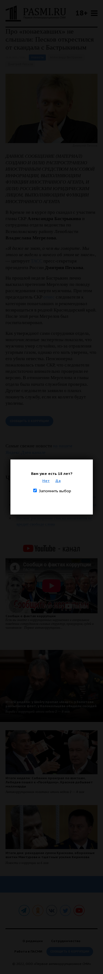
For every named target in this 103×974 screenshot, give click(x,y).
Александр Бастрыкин (66, 57)
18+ (82, 12)
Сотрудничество (65, 941)
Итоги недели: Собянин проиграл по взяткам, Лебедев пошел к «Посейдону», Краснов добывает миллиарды (49, 782)
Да (58, 480)
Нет (46, 480)
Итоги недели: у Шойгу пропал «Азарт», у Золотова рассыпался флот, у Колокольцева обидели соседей (51, 704)
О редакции (33, 941)
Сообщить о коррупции (29, 421)
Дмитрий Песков (20, 64)
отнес (49, 297)
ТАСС (36, 261)
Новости (37, 57)
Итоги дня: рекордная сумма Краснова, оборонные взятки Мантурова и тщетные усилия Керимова (50, 855)
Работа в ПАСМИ (28, 951)
